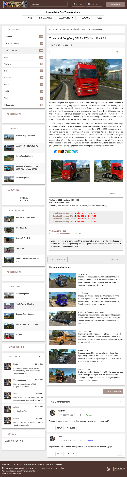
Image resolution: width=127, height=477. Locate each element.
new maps (114, 244)
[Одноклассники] (59, 151)
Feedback (85, 18)
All (120, 402)
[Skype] (73, 151)
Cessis (61, 436)
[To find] (65, 4)
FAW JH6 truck (114, 114)
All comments (66, 18)
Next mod (115, 259)
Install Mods (45, 18)
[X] (62, 151)
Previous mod (58, 259)
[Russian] (78, 4)
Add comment (114, 391)
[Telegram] (76, 151)
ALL (40, 357)
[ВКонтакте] (55, 151)
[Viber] (66, 151)
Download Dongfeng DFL (63, 213)
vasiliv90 (61, 411)
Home (29, 18)
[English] (94, 4)
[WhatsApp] (69, 151)
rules (99, 18)
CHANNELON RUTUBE (24, 199)
